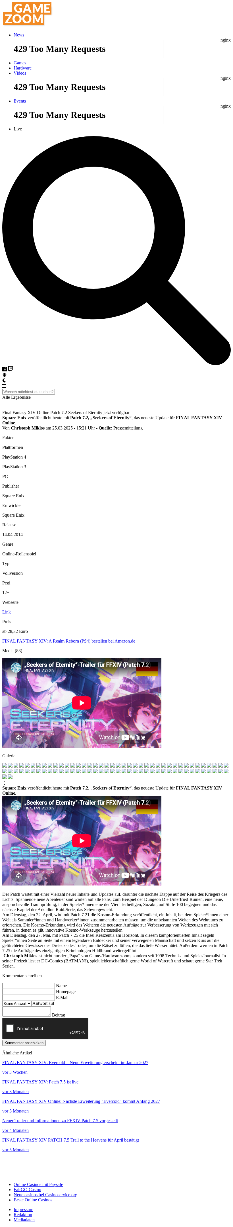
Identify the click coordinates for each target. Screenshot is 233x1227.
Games (20, 62)
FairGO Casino (27, 1189)
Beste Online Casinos (33, 1199)
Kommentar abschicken (24, 1043)
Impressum (23, 1209)
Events (20, 101)
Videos (20, 73)
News (19, 34)
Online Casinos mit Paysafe (38, 1184)
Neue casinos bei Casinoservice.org (45, 1194)
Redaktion (23, 1214)
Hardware (23, 68)
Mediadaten (24, 1219)
